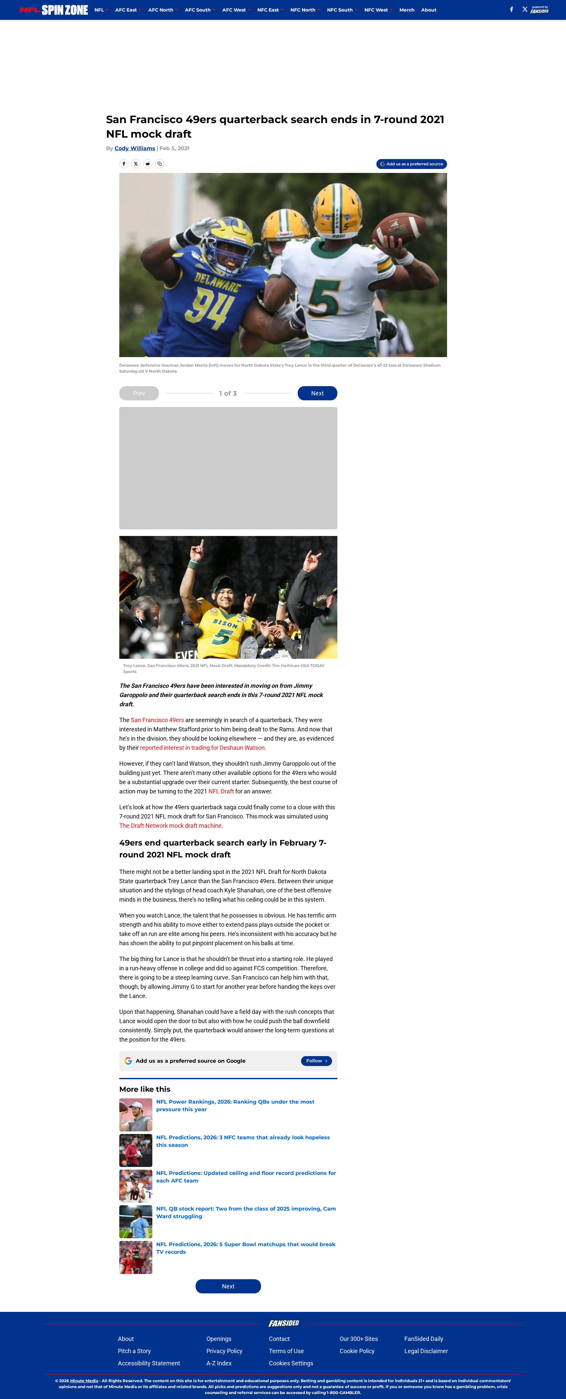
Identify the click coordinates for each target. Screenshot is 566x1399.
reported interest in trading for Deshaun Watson (202, 747)
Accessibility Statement (149, 1363)
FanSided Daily (423, 1338)
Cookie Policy (357, 1351)
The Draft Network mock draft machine (170, 825)
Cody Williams (135, 148)
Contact (279, 1338)
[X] (525, 9)
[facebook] (511, 9)
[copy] (159, 163)
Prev (139, 393)
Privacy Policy (225, 1351)
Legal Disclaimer (426, 1351)
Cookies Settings (291, 1363)
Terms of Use (286, 1351)
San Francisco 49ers (157, 719)
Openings (219, 1338)
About (428, 10)
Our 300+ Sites (359, 1338)
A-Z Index (219, 1363)
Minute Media (84, 1380)
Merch (407, 10)
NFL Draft (221, 791)
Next (317, 393)
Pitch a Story (134, 1351)
